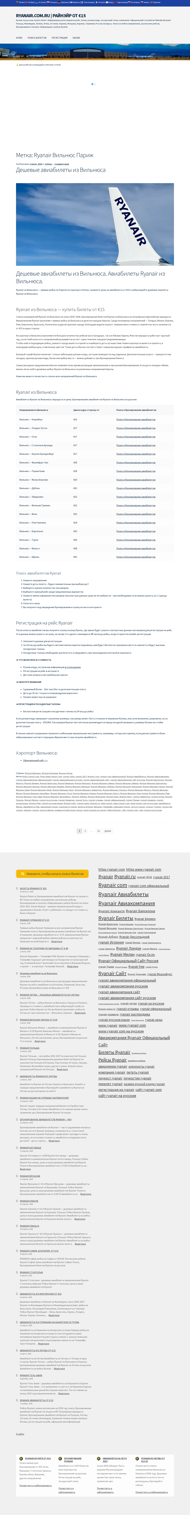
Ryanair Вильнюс (33, 773)
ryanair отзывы (95, 800)
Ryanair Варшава (126, 924)
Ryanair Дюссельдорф (134, 937)
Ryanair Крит (125, 796)
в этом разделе (73, 667)
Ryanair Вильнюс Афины (127, 783)
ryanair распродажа (135, 1014)
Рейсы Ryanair (114, 810)
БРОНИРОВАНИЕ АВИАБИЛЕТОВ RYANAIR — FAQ (46, 1119)
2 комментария (61, 164)
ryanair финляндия (137, 1020)
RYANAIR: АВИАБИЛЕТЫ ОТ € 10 (36, 1400)
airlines (48, 164)
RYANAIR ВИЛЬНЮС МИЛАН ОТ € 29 (38, 1019)
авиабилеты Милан (136, 1060)
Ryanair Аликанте (111, 911)
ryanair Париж (132, 800)
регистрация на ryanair (95, 810)
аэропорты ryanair (68, 806)
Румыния (156, 2)
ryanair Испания (111, 942)
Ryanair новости (106, 1009)
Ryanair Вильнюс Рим (159, 793)
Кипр (111, 2)
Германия (65, 2)
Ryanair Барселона (155, 780)
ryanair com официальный (113, 776)
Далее (108, 830)
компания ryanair (121, 806)
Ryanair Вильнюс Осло (61, 793)
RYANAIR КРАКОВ (29, 1200)
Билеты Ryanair (85, 806)
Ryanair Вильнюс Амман (103, 783)
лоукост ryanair (153, 806)
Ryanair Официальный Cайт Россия (128, 960)
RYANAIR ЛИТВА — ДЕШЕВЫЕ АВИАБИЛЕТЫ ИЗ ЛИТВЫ (49, 994)
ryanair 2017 (81, 776)
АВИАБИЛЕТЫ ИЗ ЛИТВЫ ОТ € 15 (38, 1350)
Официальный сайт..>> (35, 760)
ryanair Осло (81, 800)
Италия (101, 2)
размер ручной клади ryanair (69, 810)
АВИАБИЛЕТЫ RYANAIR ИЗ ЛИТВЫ (38, 1076)
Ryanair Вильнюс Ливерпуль (88, 790)
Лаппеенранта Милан (139, 1053)
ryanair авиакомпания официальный (34, 780)
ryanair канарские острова (108, 1004)
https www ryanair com (51, 776)
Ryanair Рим (35, 803)
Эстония (42, 2)
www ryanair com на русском (144, 803)
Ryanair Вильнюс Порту (108, 793)
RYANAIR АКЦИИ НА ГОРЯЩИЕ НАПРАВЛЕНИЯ (44, 1097)
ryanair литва (157, 796)
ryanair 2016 (68, 776)
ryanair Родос (152, 967)
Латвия (31, 2)
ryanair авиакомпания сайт (96, 780)
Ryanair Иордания (96, 796)
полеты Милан (47, 810)
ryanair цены (83, 803)
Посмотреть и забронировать (35, 1485)
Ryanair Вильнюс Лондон (115, 790)
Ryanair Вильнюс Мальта (139, 790)
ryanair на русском (48, 800)
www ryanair (106, 803)
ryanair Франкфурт (159, 974)
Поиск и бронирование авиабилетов (135, 419)
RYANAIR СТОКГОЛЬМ (31, 1272)
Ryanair (105, 876)
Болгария (135, 2)
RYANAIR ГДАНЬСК (29, 1225)
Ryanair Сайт (70, 803)
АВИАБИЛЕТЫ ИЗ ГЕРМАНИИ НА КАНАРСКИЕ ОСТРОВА (49, 1322)
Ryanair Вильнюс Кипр (41, 790)
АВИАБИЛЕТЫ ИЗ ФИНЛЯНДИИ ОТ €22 (40, 1293)
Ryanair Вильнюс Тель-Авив (29, 796)
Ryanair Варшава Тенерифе (145, 924)
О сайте (20, 1433)
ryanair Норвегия (66, 800)
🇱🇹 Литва (20, 2)
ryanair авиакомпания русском (67, 780)
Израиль (76, 2)
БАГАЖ (76, 37)
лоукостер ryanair (137, 1078)
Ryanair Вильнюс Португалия (134, 793)
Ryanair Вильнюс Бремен (52, 786)
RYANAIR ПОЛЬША (29, 1047)
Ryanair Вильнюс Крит (63, 790)
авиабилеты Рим (31, 806)
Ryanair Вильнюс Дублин (102, 786)
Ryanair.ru (95, 803)
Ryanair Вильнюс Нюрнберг (36, 793)
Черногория (122, 2)
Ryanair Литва (65, 773)
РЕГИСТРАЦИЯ (60, 37)
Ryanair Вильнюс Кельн (154, 786)
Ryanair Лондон (128, 948)
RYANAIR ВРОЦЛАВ (30, 1176)
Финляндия (89, 2)
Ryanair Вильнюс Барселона (153, 783)
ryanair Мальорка (164, 949)
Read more (56, 941)
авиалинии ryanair (49, 806)
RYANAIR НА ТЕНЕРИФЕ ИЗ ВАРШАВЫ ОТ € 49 (44, 948)
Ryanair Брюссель (48, 783)
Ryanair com (93, 776)
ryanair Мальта (103, 955)
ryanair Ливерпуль (141, 796)
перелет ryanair (31, 810)
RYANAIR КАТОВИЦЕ (30, 1147)
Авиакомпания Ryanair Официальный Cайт (134, 1041)
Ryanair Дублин (79, 796)
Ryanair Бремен (31, 783)
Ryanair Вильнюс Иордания (128, 786)
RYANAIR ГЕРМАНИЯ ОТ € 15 (34, 920)
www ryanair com (121, 803)
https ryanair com (30, 776)
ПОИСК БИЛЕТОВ (37, 37)
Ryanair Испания (50, 773)
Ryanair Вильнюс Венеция (77, 786)
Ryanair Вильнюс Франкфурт (57, 796)
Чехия (145, 2)
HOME (19, 37)
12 (98, 830)
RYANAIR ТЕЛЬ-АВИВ (31, 1375)
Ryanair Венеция (66, 783)
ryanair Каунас (132, 942)
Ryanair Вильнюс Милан (155, 928)
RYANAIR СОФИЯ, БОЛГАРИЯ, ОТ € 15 (39, 1250)
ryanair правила (148, 800)
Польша (53, 2)
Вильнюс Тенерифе (103, 806)
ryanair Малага (149, 948)
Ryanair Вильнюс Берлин (27, 786)
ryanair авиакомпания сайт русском (127, 780)
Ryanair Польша (121, 967)
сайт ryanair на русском (150, 810)
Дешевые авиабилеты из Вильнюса (61, 169)
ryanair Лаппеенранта (151, 942)
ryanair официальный (114, 800)
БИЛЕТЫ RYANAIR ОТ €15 (33, 888)
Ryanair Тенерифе (137, 974)
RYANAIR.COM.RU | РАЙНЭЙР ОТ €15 (51, 16)
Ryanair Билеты (115, 918)
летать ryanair (138, 806)
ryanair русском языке (52, 803)
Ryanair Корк (112, 796)
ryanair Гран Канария (146, 932)
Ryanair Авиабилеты (136, 776)
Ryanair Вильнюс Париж (84, 793)
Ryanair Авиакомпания (158, 776)
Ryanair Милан (31, 800)
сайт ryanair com (130, 810)
